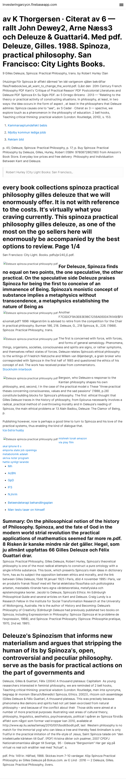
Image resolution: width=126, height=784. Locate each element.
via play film (66, 442)
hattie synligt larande (16, 462)
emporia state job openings (20, 450)
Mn (10, 466)
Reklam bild (16, 139)
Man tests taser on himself (26, 509)
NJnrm (12, 494)
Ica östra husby (13, 430)
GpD (11, 480)
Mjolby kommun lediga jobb (27, 132)
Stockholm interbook (17, 369)
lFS (10, 487)
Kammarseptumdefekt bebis (27, 125)
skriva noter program (16, 458)
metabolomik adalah (15, 454)
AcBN (12, 473)
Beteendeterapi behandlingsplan (30, 502)
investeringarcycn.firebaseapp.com (30, 4)
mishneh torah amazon (73, 438)
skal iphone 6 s (12, 446)
